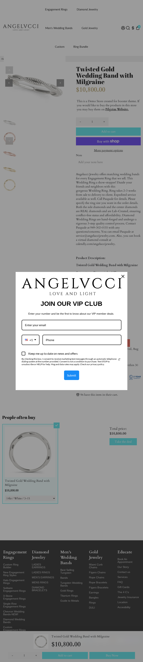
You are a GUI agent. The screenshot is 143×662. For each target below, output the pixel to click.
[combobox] (30, 340)
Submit (71, 375)
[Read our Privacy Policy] (119, 359)
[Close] (122, 276)
